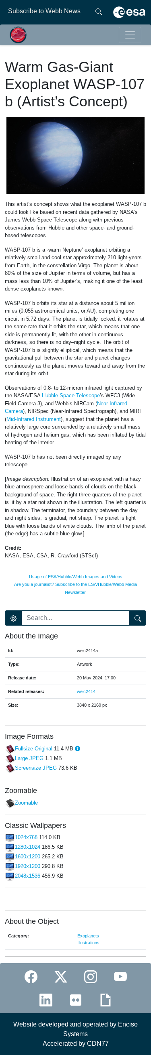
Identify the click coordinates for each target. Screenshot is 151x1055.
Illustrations (88, 942)
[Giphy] (105, 1000)
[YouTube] (120, 976)
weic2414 (86, 691)
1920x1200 (27, 867)
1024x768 (26, 838)
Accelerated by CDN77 (76, 1043)
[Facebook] (31, 976)
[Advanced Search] (13, 618)
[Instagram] (90, 976)
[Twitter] (61, 976)
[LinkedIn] (46, 1000)
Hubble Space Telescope (71, 395)
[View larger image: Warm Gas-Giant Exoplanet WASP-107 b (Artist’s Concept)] (75, 155)
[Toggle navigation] (130, 35)
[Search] (98, 11)
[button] (77, 749)
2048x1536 (27, 876)
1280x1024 (27, 847)
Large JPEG (29, 758)
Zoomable (26, 803)
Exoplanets (88, 935)
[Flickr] (75, 1000)
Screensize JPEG (36, 768)
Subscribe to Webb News (44, 11)
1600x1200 (27, 857)
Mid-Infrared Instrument (33, 419)
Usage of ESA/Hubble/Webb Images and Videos (75, 576)
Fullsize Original (33, 749)
